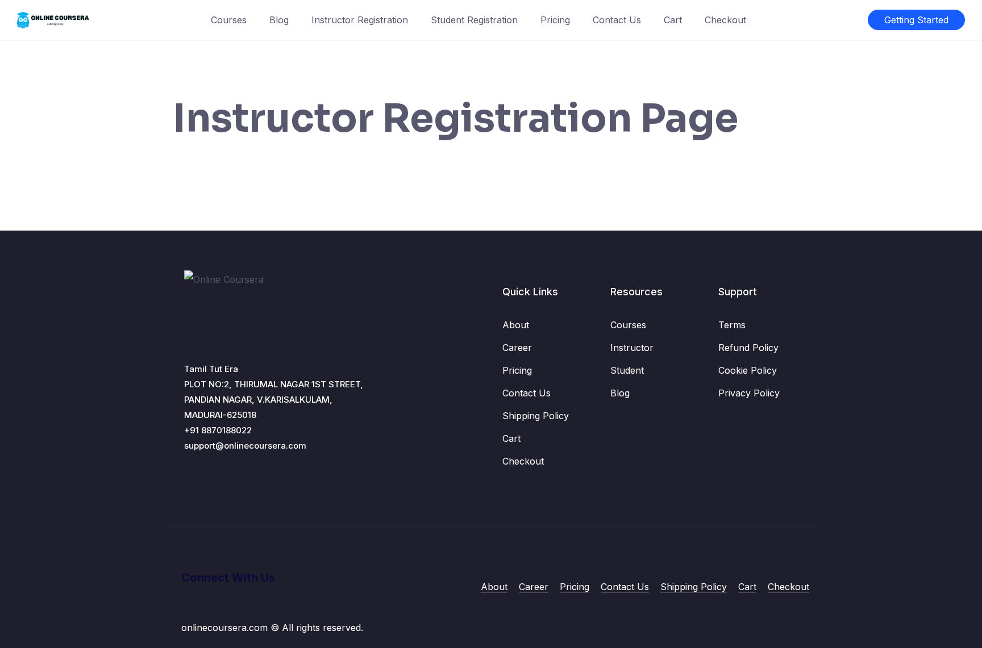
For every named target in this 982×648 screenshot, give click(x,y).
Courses (229, 20)
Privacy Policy (749, 393)
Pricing (555, 20)
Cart (673, 20)
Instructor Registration (359, 20)
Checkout (725, 20)
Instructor (632, 347)
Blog (279, 20)
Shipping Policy (535, 415)
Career (517, 347)
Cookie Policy (747, 370)
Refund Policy (748, 347)
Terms (732, 325)
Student (627, 370)
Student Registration (474, 20)
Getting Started (916, 20)
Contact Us (617, 20)
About (515, 325)
